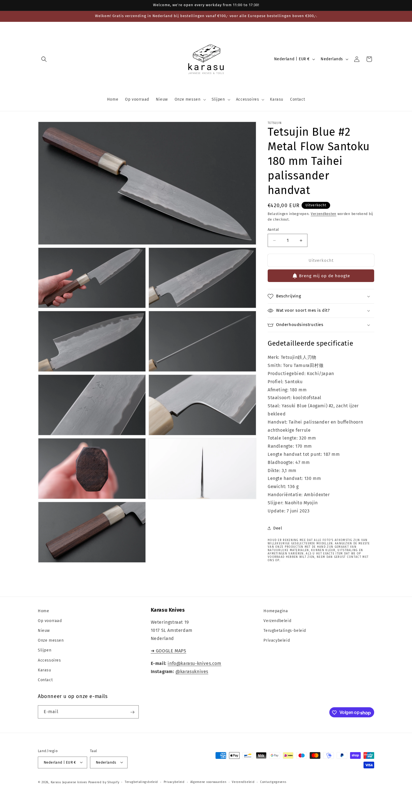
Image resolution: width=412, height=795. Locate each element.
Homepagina (275, 611)
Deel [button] (277, 528)
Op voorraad (50, 620)
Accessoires (49, 660)
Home (43, 611)
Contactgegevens (273, 782)
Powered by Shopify (103, 782)
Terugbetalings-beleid (284, 630)
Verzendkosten (323, 214)
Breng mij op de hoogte (324, 275)
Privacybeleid (276, 640)
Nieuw (44, 630)
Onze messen (51, 640)
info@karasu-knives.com (194, 663)
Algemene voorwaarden (208, 782)
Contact (45, 680)
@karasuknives (191, 671)
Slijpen (44, 650)
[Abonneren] (132, 712)
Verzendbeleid (277, 620)
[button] (44, 59)
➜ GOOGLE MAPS (168, 651)
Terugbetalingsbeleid (141, 782)
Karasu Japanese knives (69, 782)
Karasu (44, 670)
